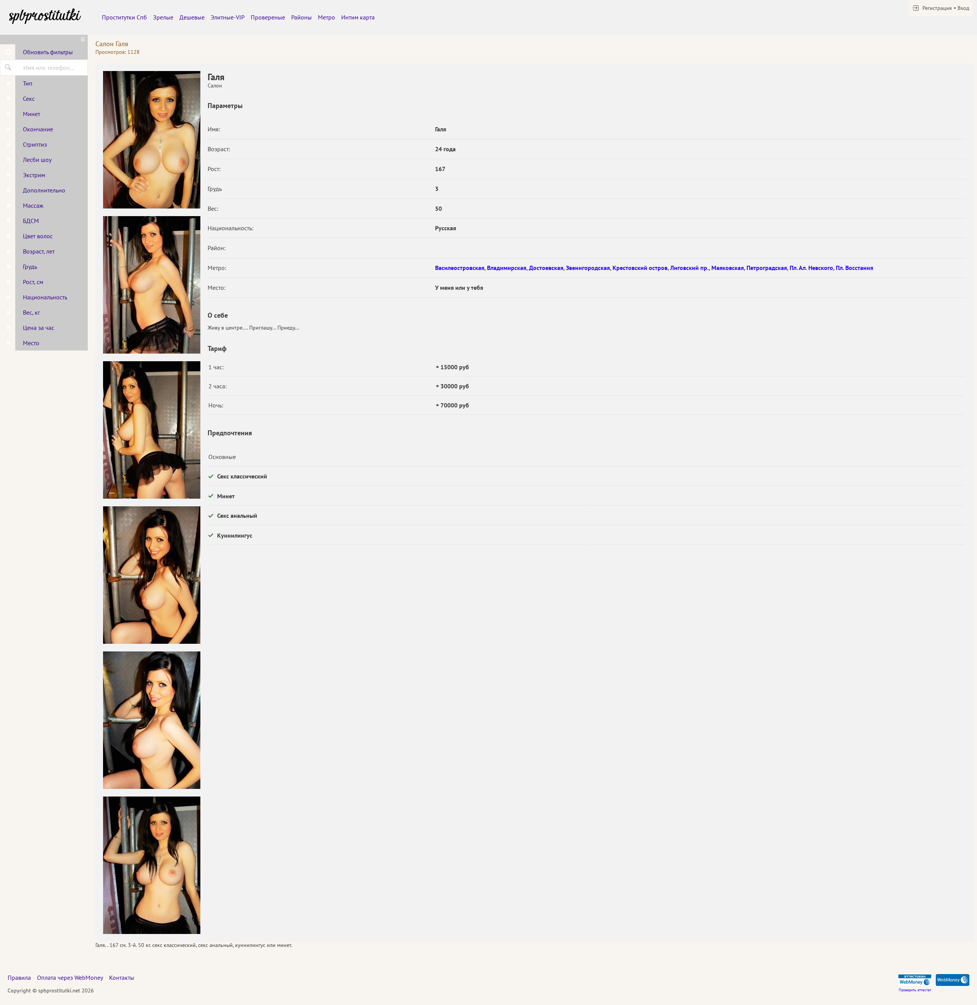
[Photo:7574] (151, 865)
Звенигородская (588, 267)
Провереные (268, 17)
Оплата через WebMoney (70, 977)
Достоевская (546, 267)
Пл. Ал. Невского (811, 267)
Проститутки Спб (124, 17)
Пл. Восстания (854, 267)
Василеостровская (459, 267)
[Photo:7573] (151, 720)
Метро (326, 17)
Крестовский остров (640, 267)
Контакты (121, 977)
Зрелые (163, 17)
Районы (301, 17)
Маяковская (727, 267)
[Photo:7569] (151, 139)
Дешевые (192, 17)
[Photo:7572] (151, 575)
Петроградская (766, 267)
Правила (19, 977)
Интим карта (358, 17)
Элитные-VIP (228, 17)
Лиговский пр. (689, 267)
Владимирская (506, 267)
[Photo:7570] (151, 285)
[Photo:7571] (151, 430)
